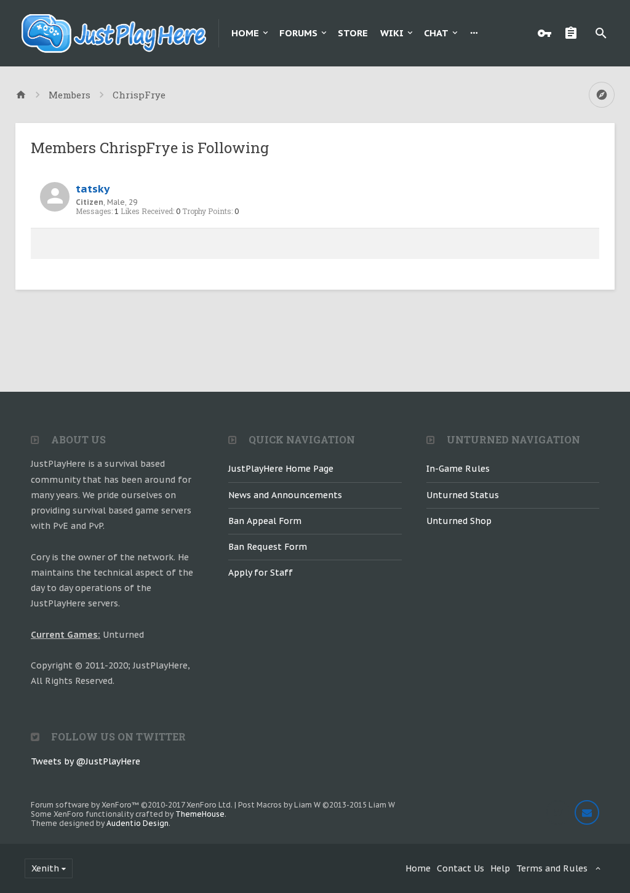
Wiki (392, 33)
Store (353, 33)
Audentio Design (137, 823)
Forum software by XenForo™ (132, 804)
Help (500, 868)
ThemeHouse (200, 814)
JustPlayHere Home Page (280, 468)
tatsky (93, 188)
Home (245, 33)
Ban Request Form (267, 546)
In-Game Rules (458, 468)
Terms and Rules (552, 868)
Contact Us (460, 868)
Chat (436, 33)
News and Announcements (285, 495)
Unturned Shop (459, 520)
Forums (298, 33)
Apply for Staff (260, 572)
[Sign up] (574, 33)
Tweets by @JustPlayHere (85, 761)
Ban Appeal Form (264, 520)
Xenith (45, 868)
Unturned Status (462, 495)
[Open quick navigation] (602, 95)
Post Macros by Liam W (316, 804)
